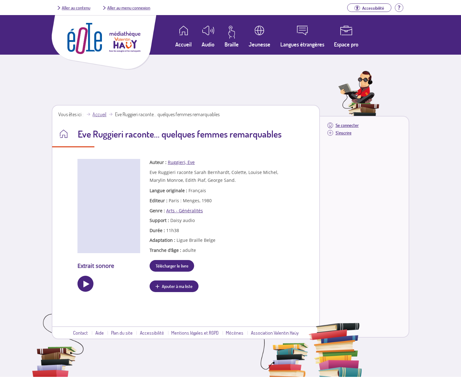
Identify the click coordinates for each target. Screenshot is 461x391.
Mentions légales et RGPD (195, 332)
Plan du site (122, 332)
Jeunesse (259, 44)
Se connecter (347, 125)
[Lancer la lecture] (85, 284)
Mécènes (234, 332)
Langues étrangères (302, 44)
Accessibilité (152, 332)
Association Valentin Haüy (275, 332)
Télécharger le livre (172, 266)
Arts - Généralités (184, 211)
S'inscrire (344, 132)
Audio (208, 44)
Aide (99, 332)
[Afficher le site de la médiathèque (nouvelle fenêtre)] (124, 50)
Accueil (99, 114)
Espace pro (346, 44)
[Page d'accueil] (84, 52)
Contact (80, 332)
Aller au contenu (76, 7)
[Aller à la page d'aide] (399, 7)
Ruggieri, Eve (181, 162)
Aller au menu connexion (128, 7)
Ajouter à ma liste (177, 286)
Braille (232, 44)
